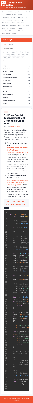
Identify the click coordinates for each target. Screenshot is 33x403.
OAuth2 (18, 54)
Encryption (13, 52)
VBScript (10, 31)
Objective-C (24, 20)
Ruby (19, 25)
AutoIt (22, 12)
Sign (9, 57)
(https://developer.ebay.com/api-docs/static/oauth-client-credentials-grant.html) (18, 182)
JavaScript (9, 20)
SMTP (13, 57)
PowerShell (5, 25)
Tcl (7, 28)
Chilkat (4, 12)
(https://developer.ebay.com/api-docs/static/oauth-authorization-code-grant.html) (18, 150)
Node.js (16, 20)
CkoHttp (26, 227)
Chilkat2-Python (11, 14)
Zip (22, 57)
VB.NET (4, 31)
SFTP (4, 57)
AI (3, 52)
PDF (23, 54)
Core (5, 44)
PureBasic (13, 25)
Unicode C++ (22, 28)
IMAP (28, 52)
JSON (12, 54)
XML (18, 57)
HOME (10, 12)
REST (27, 54)
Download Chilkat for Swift (16, 204)
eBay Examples (15, 126)
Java (3, 20)
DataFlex (13, 17)
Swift (3, 28)
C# (30, 12)
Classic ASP (5, 17)
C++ (3, 14)
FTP (19, 52)
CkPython (20, 14)
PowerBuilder (20, 22)
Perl (13, 22)
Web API (11, 44)
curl (7, 52)
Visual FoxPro (6, 33)
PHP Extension (6, 22)
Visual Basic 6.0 (19, 31)
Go (26, 17)
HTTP (23, 52)
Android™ (16, 12)
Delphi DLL (21, 17)
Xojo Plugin (15, 33)
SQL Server (26, 25)
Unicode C (13, 28)
